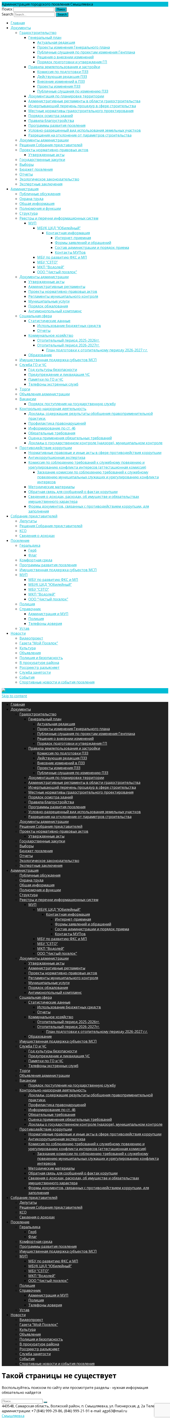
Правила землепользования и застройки (64, 66)
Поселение (20, 540)
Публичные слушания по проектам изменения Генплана (86, 52)
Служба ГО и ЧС (32, 364)
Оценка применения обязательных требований (70, 438)
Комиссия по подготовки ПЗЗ (62, 71)
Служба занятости (35, 672)
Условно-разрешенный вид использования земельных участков (84, 130)
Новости (18, 633)
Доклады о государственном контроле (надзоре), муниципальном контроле (95, 442)
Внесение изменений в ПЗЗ (61, 81)
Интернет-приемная (73, 237)
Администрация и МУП (48, 613)
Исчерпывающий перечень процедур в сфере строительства (82, 105)
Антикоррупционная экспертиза (56, 457)
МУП (32, 223)
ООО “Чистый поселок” (57, 271)
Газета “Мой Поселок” (38, 643)
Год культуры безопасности (52, 369)
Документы (21, 27)
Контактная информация (68, 232)
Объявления (30, 652)
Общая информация (36, 203)
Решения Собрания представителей (50, 145)
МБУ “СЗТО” (47, 262)
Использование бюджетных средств (69, 325)
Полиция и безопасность (41, 657)
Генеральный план (44, 37)
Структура (28, 213)
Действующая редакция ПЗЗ (62, 76)
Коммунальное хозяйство (50, 335)
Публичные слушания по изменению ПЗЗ (72, 91)
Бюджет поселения (36, 169)
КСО (23, 530)
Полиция (27, 604)
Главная (18, 22)
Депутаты (28, 521)
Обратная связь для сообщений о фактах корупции (73, 491)
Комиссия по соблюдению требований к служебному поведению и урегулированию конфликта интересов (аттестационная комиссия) (87, 465)
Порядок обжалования (48, 306)
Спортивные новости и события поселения (57, 682)
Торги (24, 389)
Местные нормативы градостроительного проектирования (80, 110)
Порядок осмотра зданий (50, 115)
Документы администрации (44, 140)
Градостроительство (37, 32)
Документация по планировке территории (66, 96)
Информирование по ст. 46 (51, 428)
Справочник (30, 608)
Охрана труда (31, 198)
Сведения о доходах (37, 535)
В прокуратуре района (39, 662)
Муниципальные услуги (49, 301)
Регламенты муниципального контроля (63, 296)
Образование (40, 355)
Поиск (7, 9)
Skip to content (14, 695)
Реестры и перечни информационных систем (58, 218)
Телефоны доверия (45, 623)
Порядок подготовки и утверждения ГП (72, 61)
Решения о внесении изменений (65, 57)
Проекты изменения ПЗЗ (58, 86)
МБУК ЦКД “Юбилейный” (59, 228)
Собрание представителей (34, 516)
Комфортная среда (35, 560)
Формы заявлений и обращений (83, 242)
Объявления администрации (44, 394)
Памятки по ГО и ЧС (45, 379)
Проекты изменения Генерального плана (73, 47)
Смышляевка (13, 1415)
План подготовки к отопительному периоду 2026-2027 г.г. (97, 350)
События (27, 677)
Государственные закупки (42, 159)
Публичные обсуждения (39, 193)
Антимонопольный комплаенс (55, 311)
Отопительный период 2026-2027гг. (68, 345)
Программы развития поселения (56, 125)
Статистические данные (49, 320)
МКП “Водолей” (50, 267)
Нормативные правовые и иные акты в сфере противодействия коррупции (94, 452)
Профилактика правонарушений (57, 423)
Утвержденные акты (46, 154)
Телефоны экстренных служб (53, 384)
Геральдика (29, 545)
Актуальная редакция (56, 42)
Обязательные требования (51, 433)
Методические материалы (51, 486)
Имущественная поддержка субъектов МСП (58, 359)
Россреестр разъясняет (39, 667)
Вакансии (27, 398)
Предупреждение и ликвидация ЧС (59, 374)
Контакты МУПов (70, 252)
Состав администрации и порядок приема (92, 247)
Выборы (26, 164)
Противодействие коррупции (45, 447)
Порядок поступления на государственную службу (72, 403)
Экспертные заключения (40, 184)
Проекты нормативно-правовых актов (53, 149)
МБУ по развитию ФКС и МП (62, 257)
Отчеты (26, 174)
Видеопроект (31, 638)
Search (7, 14)
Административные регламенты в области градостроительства (84, 101)
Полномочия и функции (40, 208)
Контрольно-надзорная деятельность (52, 408)
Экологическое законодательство (49, 179)
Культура (27, 648)
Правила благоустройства (51, 120)
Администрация (25, 188)
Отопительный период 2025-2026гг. (68, 340)
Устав (24, 628)
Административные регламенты (56, 286)
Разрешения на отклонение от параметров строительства (79, 135)
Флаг (32, 555)
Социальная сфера (35, 315)
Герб (32, 550)
